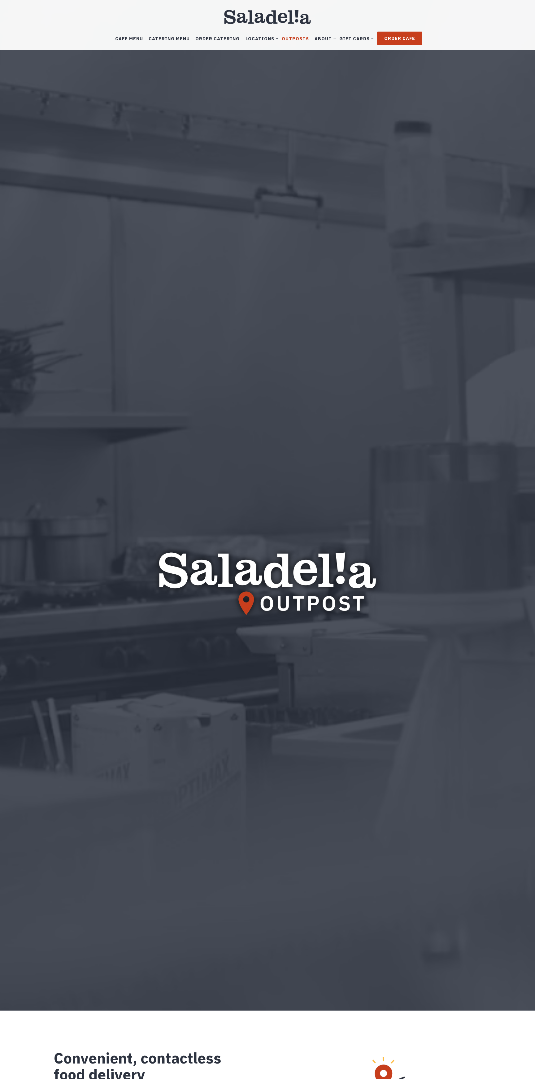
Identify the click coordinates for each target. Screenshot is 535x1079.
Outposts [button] (295, 38)
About (324, 38)
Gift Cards (355, 38)
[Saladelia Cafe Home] (267, 16)
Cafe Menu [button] (129, 38)
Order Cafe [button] (399, 38)
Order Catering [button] (217, 38)
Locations (260, 38)
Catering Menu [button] (169, 38)
